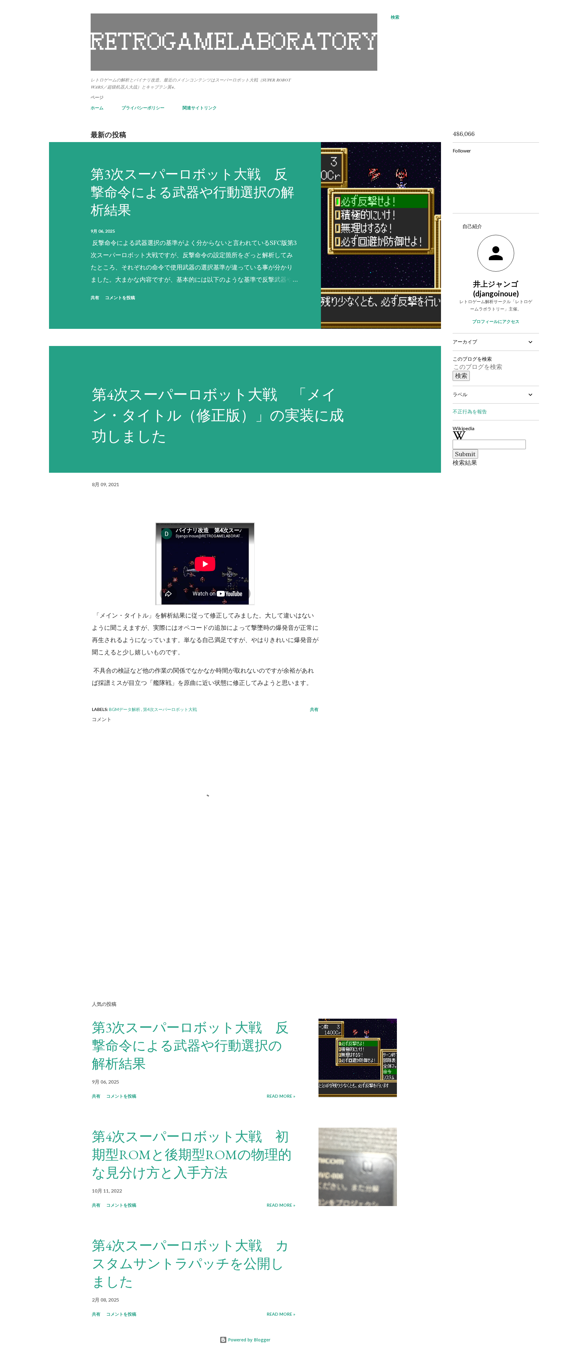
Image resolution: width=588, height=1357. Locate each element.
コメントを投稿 (120, 297)
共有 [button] (95, 297)
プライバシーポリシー (143, 107)
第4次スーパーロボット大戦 (170, 709)
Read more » (281, 1096)
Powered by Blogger (248, 1340)
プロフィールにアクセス (495, 321)
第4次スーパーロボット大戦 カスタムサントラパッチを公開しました (190, 1263)
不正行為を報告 (470, 411)
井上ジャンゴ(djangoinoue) (496, 288)
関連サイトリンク (200, 107)
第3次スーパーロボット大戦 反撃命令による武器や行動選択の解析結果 (192, 192)
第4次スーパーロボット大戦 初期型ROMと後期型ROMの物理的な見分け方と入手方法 (192, 1154)
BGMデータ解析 (125, 709)
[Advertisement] (195, 925)
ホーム (97, 107)
